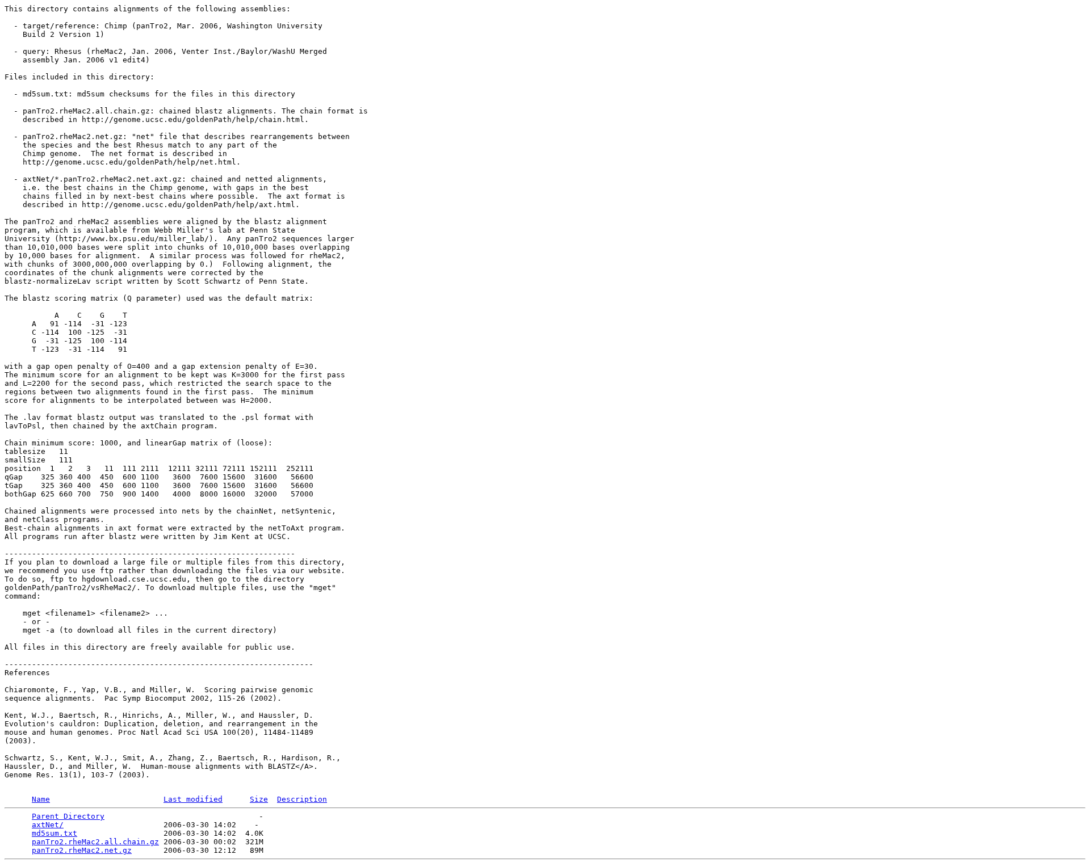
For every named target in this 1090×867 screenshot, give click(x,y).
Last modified (193, 799)
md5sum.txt (54, 833)
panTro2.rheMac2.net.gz (82, 850)
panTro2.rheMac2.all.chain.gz (95, 841)
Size (259, 799)
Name (41, 799)
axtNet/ (48, 824)
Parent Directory (68, 816)
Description (302, 799)
